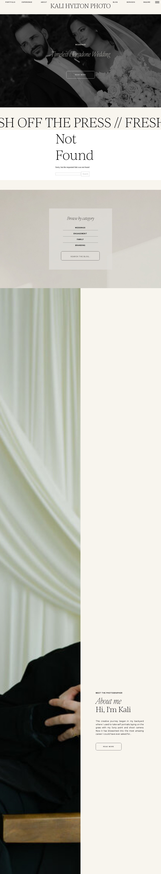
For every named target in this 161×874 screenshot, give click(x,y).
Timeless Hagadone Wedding (80, 54)
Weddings (80, 45)
